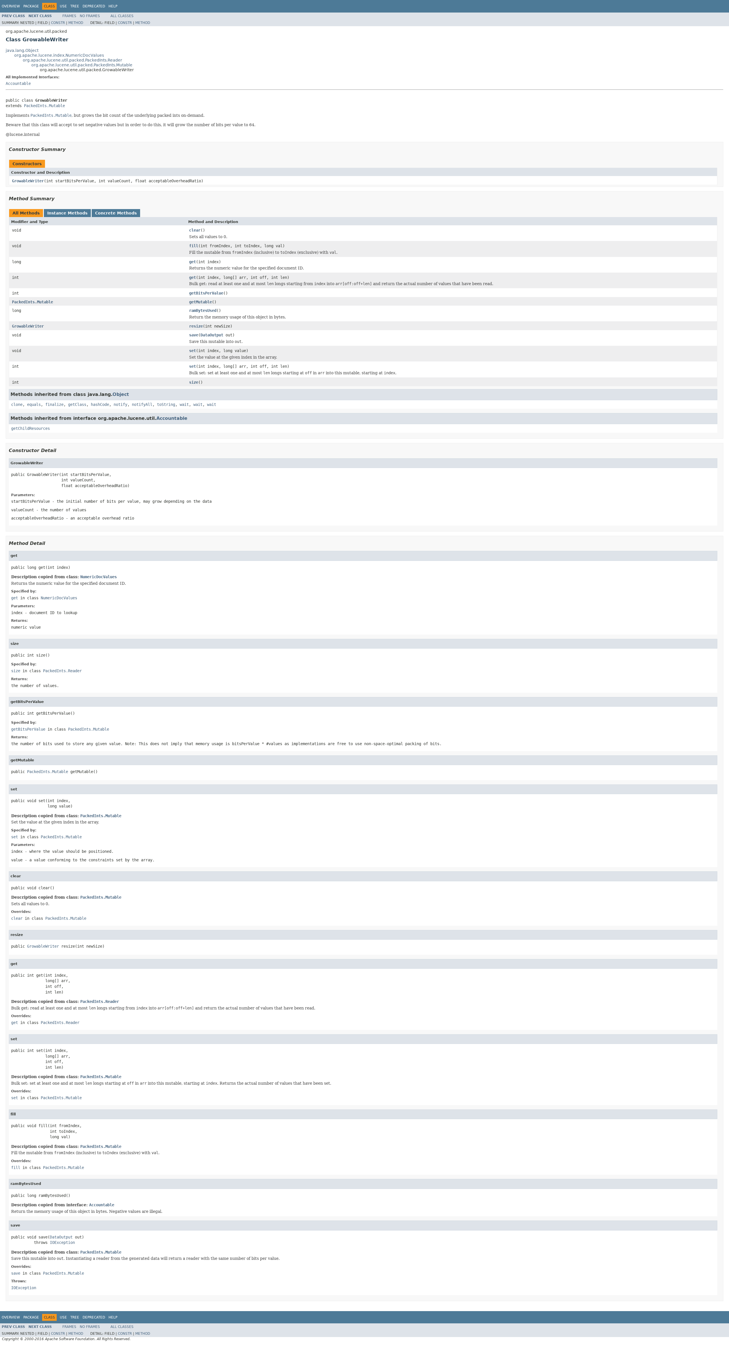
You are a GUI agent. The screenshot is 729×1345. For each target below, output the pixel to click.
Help (112, 6)
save (193, 335)
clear (194, 230)
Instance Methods (67, 213)
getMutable (200, 302)
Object (120, 394)
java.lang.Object (22, 50)
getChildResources (30, 428)
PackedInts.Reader (62, 671)
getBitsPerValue (206, 293)
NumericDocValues (98, 577)
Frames (69, 16)
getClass (77, 404)
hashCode (100, 404)
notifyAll (142, 404)
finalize (54, 404)
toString (166, 404)
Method (75, 23)
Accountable (18, 83)
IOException (62, 1242)
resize (196, 326)
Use (63, 6)
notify (120, 404)
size (193, 382)
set (192, 350)
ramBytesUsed (202, 310)
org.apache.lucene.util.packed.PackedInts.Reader (72, 60)
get (192, 261)
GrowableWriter (28, 181)
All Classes (122, 16)
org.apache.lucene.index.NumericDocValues (59, 55)
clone (16, 404)
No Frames (90, 16)
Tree (74, 6)
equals (34, 404)
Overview (11, 6)
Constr (58, 23)
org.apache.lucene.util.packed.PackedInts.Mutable (81, 65)
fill (193, 246)
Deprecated (94, 6)
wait (184, 404)
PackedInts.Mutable (44, 105)
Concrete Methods (116, 213)
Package (31, 6)
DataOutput (211, 335)
